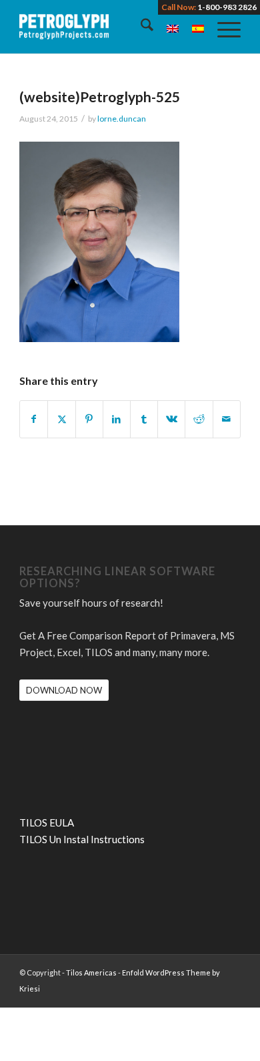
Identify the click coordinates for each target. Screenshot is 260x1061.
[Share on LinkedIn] (116, 419)
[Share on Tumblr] (144, 419)
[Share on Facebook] (33, 419)
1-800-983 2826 (227, 7)
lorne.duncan (121, 119)
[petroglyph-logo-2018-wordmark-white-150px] (107, 26)
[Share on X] (61, 419)
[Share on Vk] (171, 419)
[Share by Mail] (226, 419)
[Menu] (222, 26)
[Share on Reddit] (198, 419)
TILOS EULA (46, 822)
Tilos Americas (91, 972)
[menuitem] (140, 26)
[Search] (140, 26)
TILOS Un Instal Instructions (82, 839)
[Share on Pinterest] (89, 419)
